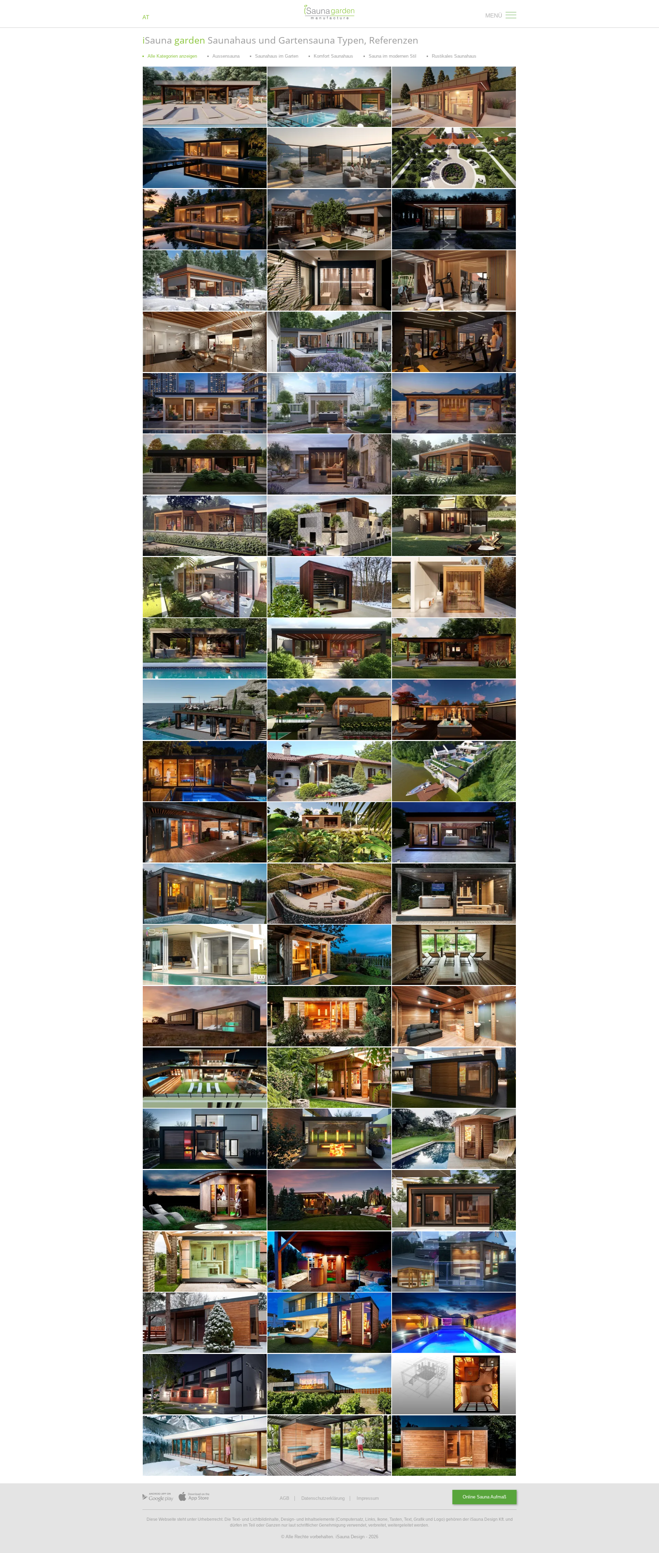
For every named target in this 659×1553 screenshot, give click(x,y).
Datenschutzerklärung (323, 1498)
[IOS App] (193, 1498)
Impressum (368, 1498)
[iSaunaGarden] (329, 12)
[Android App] (157, 1499)
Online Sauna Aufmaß (484, 1497)
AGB (284, 1498)
